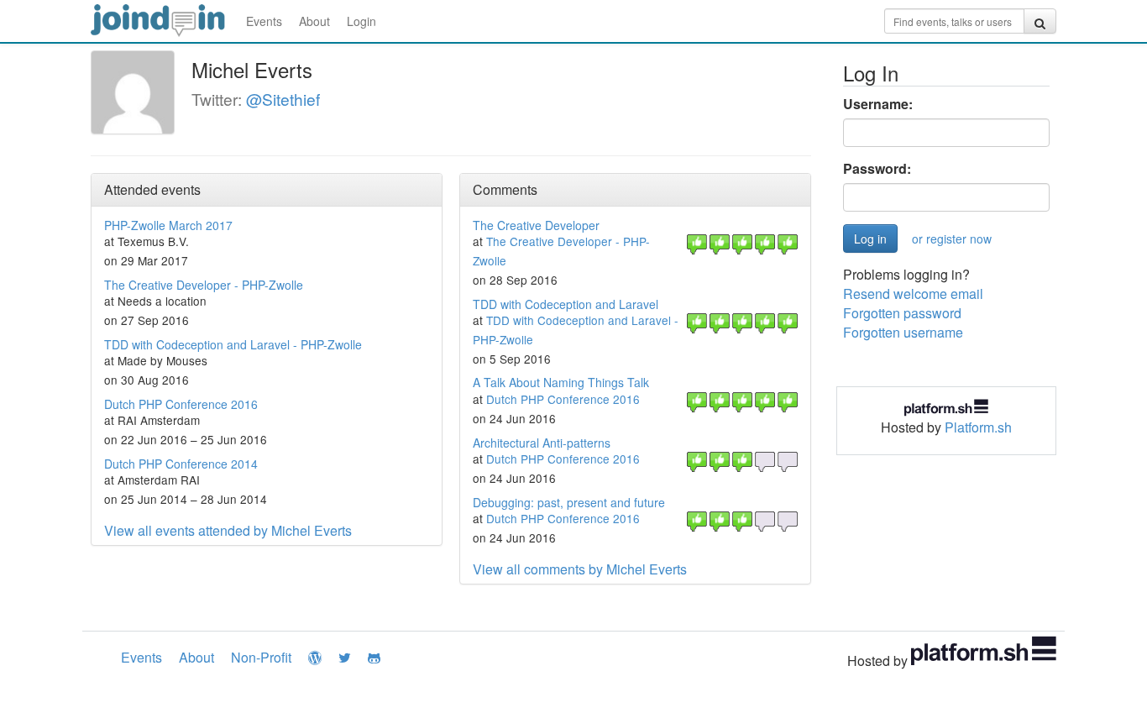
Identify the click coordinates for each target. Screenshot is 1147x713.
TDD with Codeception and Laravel (565, 304)
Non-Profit (261, 657)
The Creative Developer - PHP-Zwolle (203, 284)
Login (361, 21)
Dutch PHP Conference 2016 (181, 404)
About (314, 21)
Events (264, 21)
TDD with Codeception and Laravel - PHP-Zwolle (233, 344)
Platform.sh (978, 427)
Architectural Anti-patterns (541, 442)
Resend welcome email (913, 293)
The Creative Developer (536, 225)
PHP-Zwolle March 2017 (168, 225)
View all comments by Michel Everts (580, 569)
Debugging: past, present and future (569, 502)
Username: (878, 104)
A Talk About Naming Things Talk (561, 382)
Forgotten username (903, 332)
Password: (877, 169)
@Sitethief (283, 98)
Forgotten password (902, 312)
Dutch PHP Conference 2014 (181, 463)
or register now (952, 238)
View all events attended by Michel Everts (228, 530)
